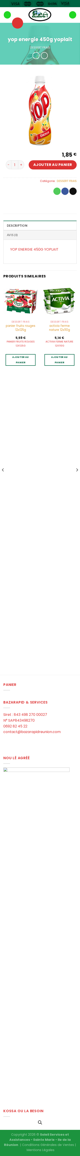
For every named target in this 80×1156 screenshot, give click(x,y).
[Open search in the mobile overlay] (40, 1122)
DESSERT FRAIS (40, 47)
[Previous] (3, 478)
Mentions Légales (40, 1150)
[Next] (77, 478)
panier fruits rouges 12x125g (20, 328)
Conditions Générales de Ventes (48, 1145)
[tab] (40, 225)
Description (17, 225)
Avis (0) (12, 235)
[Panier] (72, 15)
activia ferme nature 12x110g (59, 328)
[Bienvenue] (40, 15)
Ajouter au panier (52, 164)
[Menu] (7, 15)
